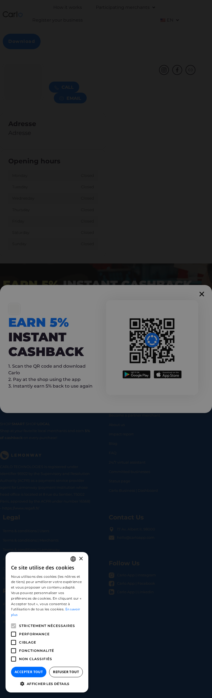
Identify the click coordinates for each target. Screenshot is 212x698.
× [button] (81, 559)
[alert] (106, 349)
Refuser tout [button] (66, 672)
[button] (47, 684)
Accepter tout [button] (29, 672)
